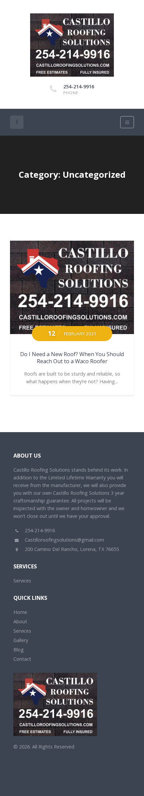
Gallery (20, 640)
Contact (22, 659)
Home (20, 612)
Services (22, 580)
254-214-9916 (78, 86)
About (20, 621)
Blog (18, 649)
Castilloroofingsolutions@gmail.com (63, 540)
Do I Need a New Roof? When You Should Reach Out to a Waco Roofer (72, 357)
